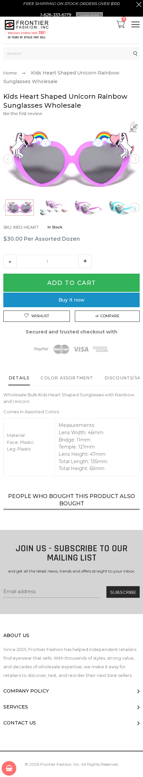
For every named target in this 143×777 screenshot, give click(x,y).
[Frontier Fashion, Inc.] (26, 30)
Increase (85, 261)
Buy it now (71, 300)
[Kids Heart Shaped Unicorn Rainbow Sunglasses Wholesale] (19, 207)
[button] (10, 261)
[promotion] (138, 5)
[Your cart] (9, 768)
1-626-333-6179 (55, 14)
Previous (8, 159)
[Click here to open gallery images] (134, 129)
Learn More (89, 15)
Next (134, 159)
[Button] (135, 24)
